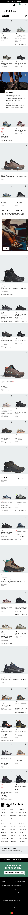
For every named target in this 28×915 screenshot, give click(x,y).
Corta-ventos (4, 838)
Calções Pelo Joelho (4, 841)
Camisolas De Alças (4, 824)
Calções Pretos (23, 838)
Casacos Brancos (21, 832)
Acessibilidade (17, 907)
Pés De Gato (22, 823)
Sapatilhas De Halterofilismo (22, 830)
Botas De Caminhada (22, 818)
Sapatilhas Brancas (12, 827)
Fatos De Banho (3, 830)
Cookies (4, 904)
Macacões (3, 812)
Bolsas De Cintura (3, 815)
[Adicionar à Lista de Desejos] (11, 21)
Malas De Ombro (12, 841)
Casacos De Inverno (22, 815)
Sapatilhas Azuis (12, 815)
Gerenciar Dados (17, 900)
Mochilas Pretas (21, 821)
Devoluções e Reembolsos (19, 881)
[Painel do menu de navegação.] (2, 5)
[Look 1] (14, 235)
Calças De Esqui (12, 835)
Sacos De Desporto (3, 827)
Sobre (3, 889)
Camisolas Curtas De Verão (3, 818)
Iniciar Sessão (7, 859)
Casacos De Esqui (13, 832)
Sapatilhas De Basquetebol (22, 835)
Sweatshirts (4, 835)
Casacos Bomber (3, 821)
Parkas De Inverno (3, 809)
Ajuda (3, 892)
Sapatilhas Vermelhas (13, 838)
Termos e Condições (6, 907)
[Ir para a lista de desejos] (5, 5)
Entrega (4, 881)
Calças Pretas (13, 812)
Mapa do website (17, 885)
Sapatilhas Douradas (12, 818)
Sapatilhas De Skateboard (22, 812)
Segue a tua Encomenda (7, 885)
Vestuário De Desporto (13, 830)
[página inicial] (14, 6)
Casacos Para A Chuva (13, 824)
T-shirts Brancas (12, 809)
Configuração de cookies (7, 900)
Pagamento (16, 889)
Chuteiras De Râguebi (22, 809)
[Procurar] (22, 5)
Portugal (16, 912)
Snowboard (4, 832)
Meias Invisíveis (12, 821)
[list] (11, 16)
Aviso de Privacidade (18, 904)
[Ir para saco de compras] (25, 5)
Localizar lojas (17, 892)
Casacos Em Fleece (22, 827)
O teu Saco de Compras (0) (18, 859)
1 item (5, 248)
